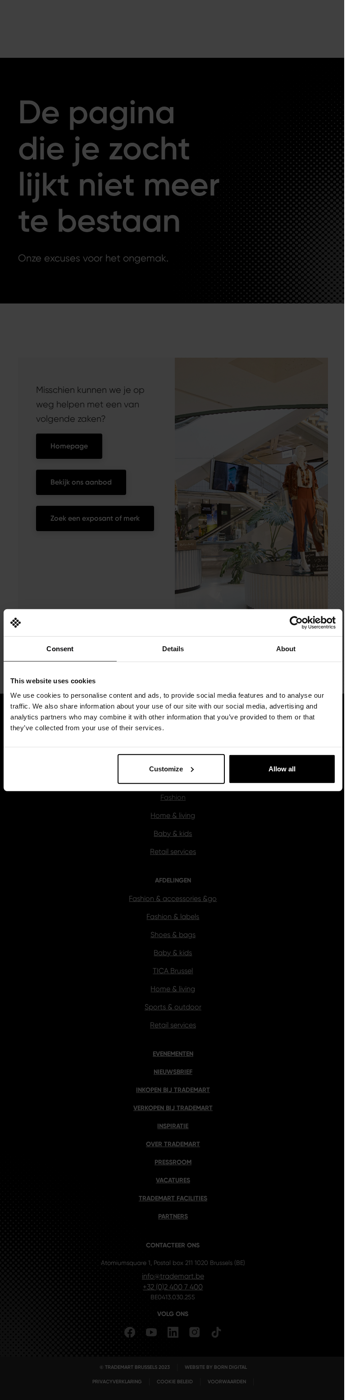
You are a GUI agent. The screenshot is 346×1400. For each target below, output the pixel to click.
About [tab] (286, 649)
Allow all (282, 768)
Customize (166, 768)
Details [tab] (173, 649)
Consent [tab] (59, 649)
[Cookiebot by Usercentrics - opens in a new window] (296, 623)
